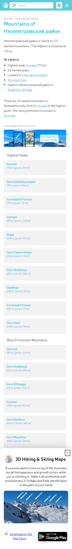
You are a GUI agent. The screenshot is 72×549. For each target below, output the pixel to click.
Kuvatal (31, 65)
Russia (8, 18)
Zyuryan (9, 115)
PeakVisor (5, 5)
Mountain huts (17, 80)
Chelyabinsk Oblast (26, 18)
